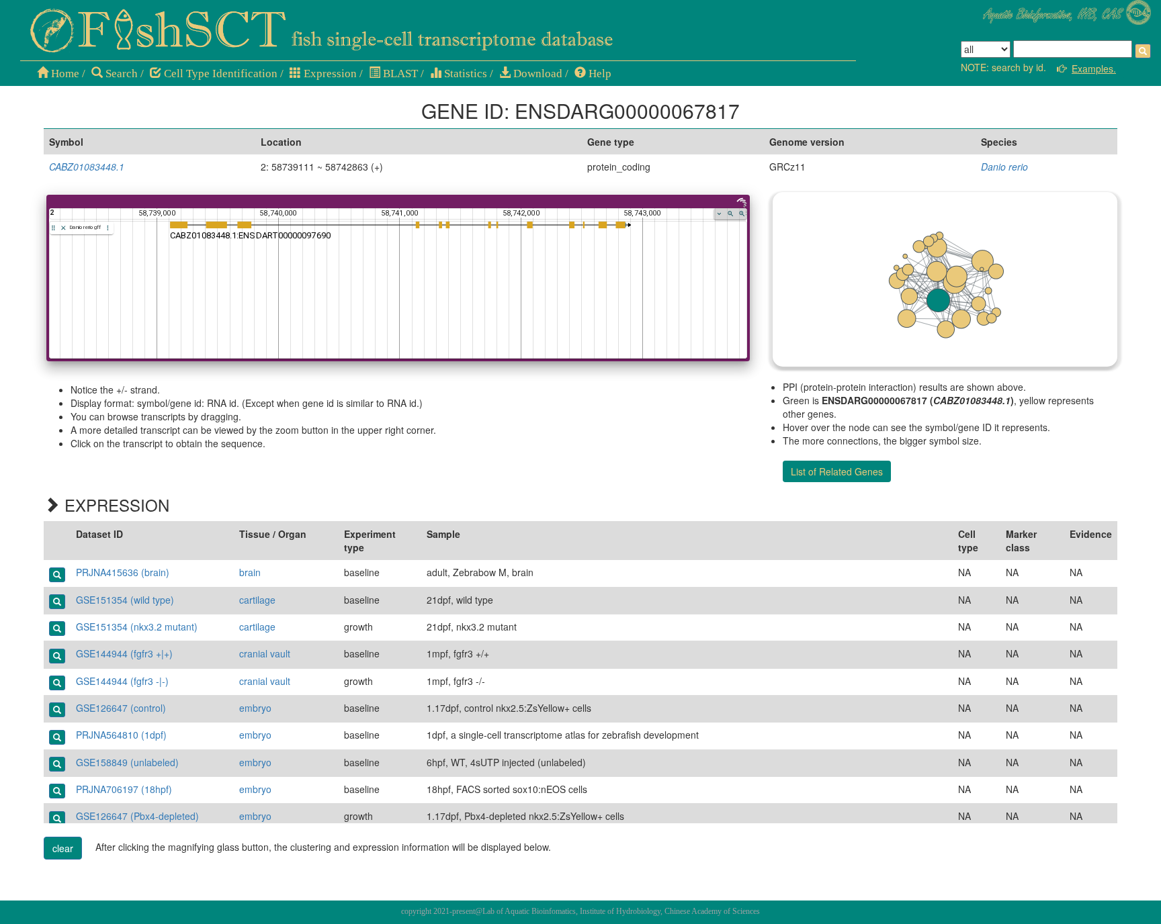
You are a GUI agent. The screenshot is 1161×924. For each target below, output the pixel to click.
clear (62, 848)
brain (250, 572)
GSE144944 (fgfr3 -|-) (122, 681)
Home (63, 73)
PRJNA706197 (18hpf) (124, 789)
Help (598, 73)
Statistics (464, 73)
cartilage (257, 599)
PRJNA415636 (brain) (122, 572)
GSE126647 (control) (121, 707)
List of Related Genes (837, 471)
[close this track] (63, 228)
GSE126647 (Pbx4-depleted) (137, 816)
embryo (255, 707)
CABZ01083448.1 (86, 166)
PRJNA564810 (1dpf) (121, 734)
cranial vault (264, 653)
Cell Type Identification (219, 73)
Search (120, 73)
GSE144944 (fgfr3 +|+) (124, 653)
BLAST (399, 73)
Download (536, 73)
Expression (329, 73)
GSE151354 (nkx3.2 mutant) (137, 626)
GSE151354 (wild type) (125, 599)
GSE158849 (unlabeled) (127, 762)
